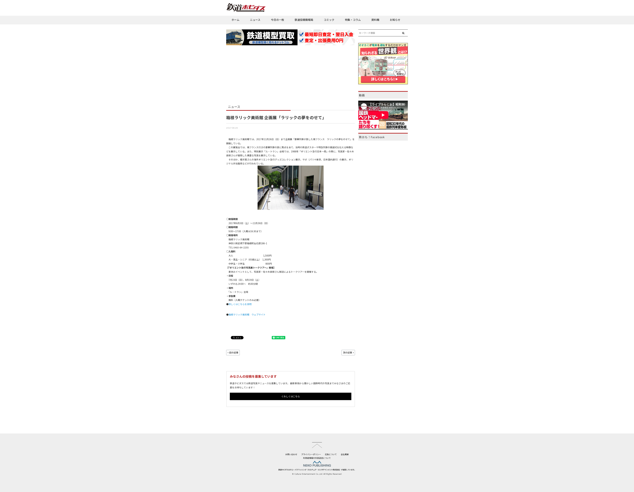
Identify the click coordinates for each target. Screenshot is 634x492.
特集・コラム (353, 20)
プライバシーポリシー (311, 454)
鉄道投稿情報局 (304, 20)
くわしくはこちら (290, 396)
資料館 (375, 20)
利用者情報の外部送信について (317, 457)
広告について (331, 454)
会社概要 (345, 454)
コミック (329, 20)
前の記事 (233, 352)
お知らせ (395, 20)
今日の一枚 (277, 20)
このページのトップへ (317, 445)
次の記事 (347, 352)
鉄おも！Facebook (372, 137)
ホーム (235, 20)
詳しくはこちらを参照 (240, 304)
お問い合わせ (291, 454)
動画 (362, 95)
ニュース (255, 20)
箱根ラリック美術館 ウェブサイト (247, 314)
